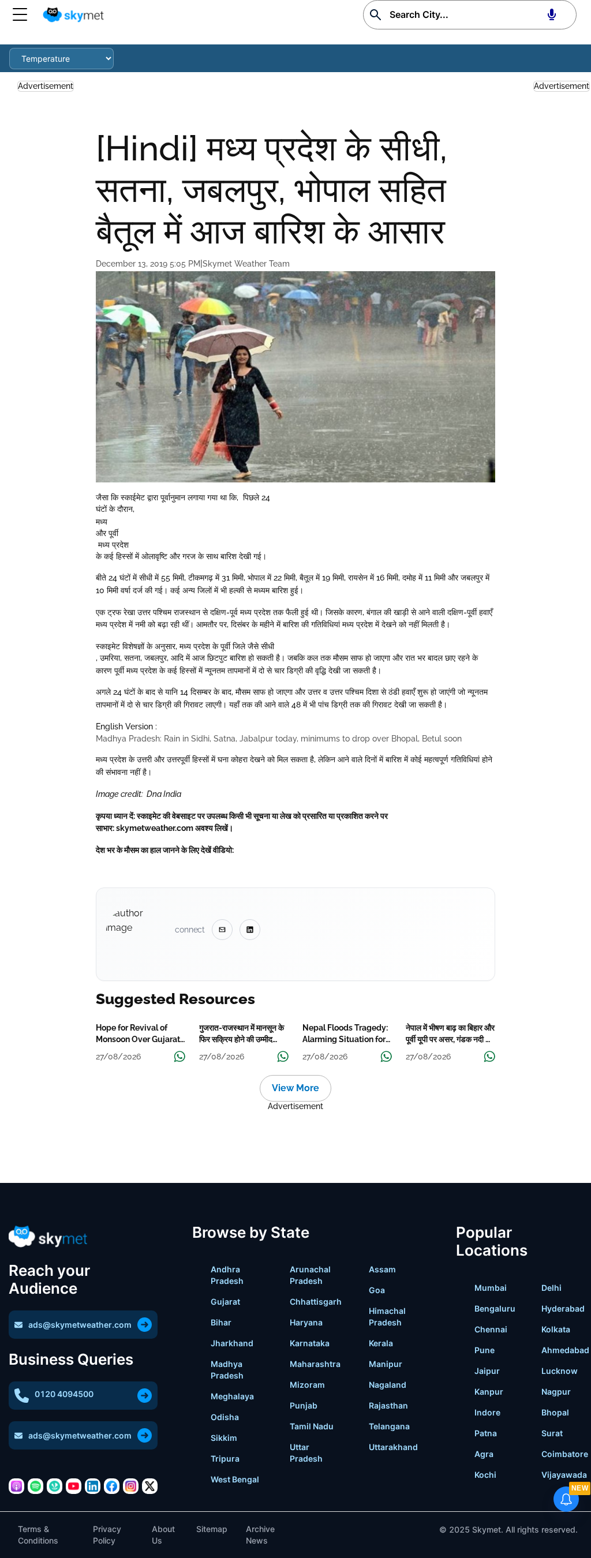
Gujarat (225, 1301)
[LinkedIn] (92, 1486)
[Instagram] (131, 1486)
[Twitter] (150, 1486)
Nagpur (556, 1391)
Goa (377, 1290)
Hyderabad (563, 1308)
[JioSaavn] (54, 1486)
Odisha (225, 1417)
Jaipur (487, 1371)
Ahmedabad (565, 1350)
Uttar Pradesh (306, 1452)
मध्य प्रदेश (112, 544)
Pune (484, 1350)
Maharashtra (315, 1364)
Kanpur (488, 1391)
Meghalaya (232, 1396)
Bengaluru (494, 1308)
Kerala (381, 1343)
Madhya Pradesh (227, 1369)
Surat (552, 1433)
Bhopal (555, 1412)
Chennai (490, 1329)
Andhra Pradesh (227, 1275)
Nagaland (387, 1385)
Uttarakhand (393, 1447)
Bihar (221, 1322)
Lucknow (559, 1371)
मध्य (103, 521)
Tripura (225, 1458)
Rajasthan (388, 1405)
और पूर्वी (107, 533)
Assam (382, 1269)
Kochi (485, 1475)
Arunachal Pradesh (310, 1275)
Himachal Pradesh (387, 1316)
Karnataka (310, 1343)
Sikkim (224, 1438)
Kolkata (555, 1329)
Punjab (303, 1405)
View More (295, 1088)
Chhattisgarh (316, 1301)
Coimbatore (564, 1454)
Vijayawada (564, 1475)
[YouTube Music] (73, 1486)
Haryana (306, 1322)
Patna (485, 1433)
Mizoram (307, 1385)
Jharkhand (232, 1343)
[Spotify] (35, 1486)
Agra (483, 1454)
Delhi (551, 1288)
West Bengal (235, 1479)
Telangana (389, 1426)
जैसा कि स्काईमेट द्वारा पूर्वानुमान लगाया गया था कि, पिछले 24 (184, 497)
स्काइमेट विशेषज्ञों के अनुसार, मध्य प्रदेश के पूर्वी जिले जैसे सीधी (185, 646)
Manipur (385, 1364)
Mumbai (490, 1288)
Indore (487, 1412)
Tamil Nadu (312, 1426)
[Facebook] (111, 1486)
